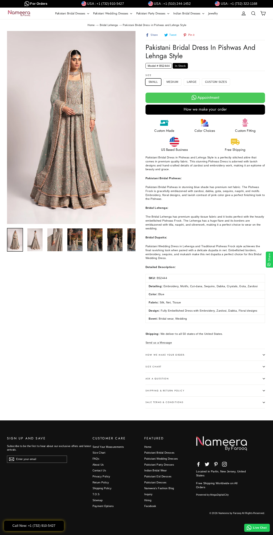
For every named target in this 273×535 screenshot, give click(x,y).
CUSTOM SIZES (216, 81)
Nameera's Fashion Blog (159, 488)
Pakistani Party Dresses (151, 13)
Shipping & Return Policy (164, 390)
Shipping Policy (102, 488)
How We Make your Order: (165, 354)
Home (91, 25)
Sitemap (98, 500)
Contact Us (99, 470)
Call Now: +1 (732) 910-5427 (34, 525)
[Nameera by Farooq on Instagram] (224, 464)
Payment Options (103, 506)
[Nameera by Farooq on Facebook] (198, 464)
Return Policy (101, 482)
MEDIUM (172, 81)
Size (148, 75)
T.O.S (96, 494)
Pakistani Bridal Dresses (70, 13)
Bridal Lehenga (109, 25)
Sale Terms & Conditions (164, 402)
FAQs (96, 458)
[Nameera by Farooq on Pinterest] (215, 464)
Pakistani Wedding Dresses (111, 13)
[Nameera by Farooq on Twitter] (207, 464)
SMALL (153, 81)
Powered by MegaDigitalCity (212, 494)
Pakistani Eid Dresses (157, 476)
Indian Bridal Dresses (187, 13)
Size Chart (153, 366)
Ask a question (157, 378)
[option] (71, 127)
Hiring (147, 500)
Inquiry (148, 494)
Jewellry (213, 13)
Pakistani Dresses (155, 482)
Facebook (150, 506)
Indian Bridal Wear (155, 470)
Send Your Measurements (108, 446)
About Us (98, 464)
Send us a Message (158, 342)
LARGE (192, 81)
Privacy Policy (101, 476)
